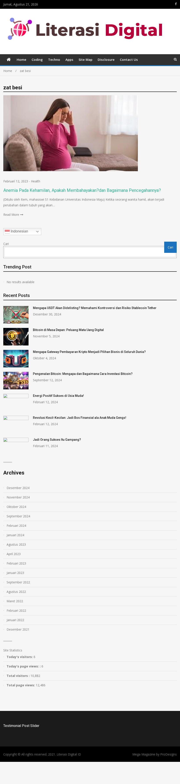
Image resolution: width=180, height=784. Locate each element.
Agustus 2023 (16, 544)
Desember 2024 (18, 488)
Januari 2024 (15, 535)
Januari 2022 (15, 620)
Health (35, 181)
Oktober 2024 (16, 507)
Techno (54, 59)
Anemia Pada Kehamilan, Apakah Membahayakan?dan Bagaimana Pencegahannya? (82, 190)
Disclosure (106, 59)
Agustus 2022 (16, 592)
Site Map (85, 59)
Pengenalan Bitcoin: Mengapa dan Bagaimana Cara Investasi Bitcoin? (83, 374)
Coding (37, 59)
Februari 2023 (16, 563)
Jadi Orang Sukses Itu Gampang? (57, 439)
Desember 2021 (18, 629)
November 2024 (18, 497)
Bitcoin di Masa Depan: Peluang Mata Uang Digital (68, 330)
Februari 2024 (16, 525)
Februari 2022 (16, 610)
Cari (6, 244)
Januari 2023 (15, 573)
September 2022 (18, 582)
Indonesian (19, 231)
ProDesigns (168, 754)
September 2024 (18, 516)
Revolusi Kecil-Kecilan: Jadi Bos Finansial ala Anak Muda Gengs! (79, 417)
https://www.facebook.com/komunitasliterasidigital (176, 3)
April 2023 (14, 554)
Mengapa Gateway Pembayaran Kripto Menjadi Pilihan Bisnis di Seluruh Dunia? (89, 352)
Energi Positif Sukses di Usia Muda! (58, 395)
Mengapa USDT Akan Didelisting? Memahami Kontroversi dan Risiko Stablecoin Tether (95, 308)
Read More (11, 214)
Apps (69, 59)
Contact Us (129, 59)
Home (21, 59)
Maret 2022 (15, 601)
